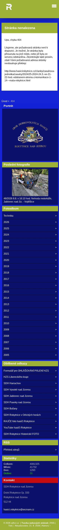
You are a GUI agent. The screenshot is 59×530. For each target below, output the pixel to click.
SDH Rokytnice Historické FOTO (21, 434)
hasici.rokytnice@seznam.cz (19, 509)
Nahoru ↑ (46, 525)
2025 (6, 228)
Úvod (4, 101)
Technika (8, 215)
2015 (6, 291)
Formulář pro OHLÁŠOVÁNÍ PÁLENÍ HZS (26, 370)
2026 (6, 222)
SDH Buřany (10, 408)
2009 (6, 329)
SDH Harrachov (12, 383)
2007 (6, 342)
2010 (6, 323)
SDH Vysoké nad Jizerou (17, 389)
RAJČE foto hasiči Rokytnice (19, 421)
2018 (6, 272)
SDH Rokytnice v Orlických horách (22, 415)
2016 (6, 285)
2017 (6, 279)
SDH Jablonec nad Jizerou (18, 396)
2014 (6, 298)
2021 (6, 253)
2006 (6, 348)
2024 (6, 234)
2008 (6, 336)
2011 (6, 317)
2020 (6, 260)
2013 (6, 304)
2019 (6, 266)
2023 (6, 241)
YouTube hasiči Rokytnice (18, 427)
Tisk (10, 525)
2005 (6, 355)
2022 (6, 247)
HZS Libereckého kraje (16, 377)
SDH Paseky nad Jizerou (17, 402)
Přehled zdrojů (11, 449)
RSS (52, 523)
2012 (6, 310)
